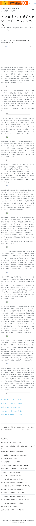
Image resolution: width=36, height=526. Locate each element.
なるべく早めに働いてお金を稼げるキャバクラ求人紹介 (16, 486)
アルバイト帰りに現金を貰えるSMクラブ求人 (13, 492)
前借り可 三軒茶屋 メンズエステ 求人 (11, 442)
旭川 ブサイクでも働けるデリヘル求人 (11, 403)
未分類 (9, 40)
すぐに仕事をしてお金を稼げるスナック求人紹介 (14, 455)
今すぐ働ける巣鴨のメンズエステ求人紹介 (12, 479)
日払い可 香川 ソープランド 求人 (10, 506)
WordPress (21, 522)
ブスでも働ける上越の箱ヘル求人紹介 (11, 475)
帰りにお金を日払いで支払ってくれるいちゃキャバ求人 (16, 499)
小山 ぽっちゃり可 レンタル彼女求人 (11, 411)
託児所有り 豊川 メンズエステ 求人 (10, 472)
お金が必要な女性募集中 (10, 9)
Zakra (13, 522)
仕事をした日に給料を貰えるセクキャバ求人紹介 (14, 482)
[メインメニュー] (33, 9)
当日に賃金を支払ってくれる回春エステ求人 (13, 496)
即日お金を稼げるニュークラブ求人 (10, 462)
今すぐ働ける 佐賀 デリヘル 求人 (10, 458)
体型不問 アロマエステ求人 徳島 (10, 407)
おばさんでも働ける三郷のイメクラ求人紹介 (13, 510)
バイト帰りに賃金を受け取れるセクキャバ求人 (13, 489)
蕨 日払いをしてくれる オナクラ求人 (11, 399)
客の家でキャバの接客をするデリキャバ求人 (13, 451)
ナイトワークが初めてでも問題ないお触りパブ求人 (14, 465)
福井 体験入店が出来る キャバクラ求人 (12, 414)
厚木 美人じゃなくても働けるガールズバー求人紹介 (15, 468)
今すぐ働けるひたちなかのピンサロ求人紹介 (13, 503)
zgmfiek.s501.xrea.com (22, 40)
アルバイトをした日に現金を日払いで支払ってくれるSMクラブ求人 (18, 447)
